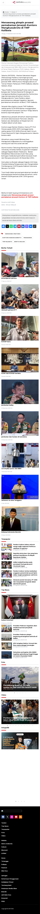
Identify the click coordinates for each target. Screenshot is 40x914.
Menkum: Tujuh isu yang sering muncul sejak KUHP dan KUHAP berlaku (18, 372)
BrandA (4, 892)
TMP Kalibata (7, 241)
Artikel (3, 853)
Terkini (3, 823)
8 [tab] (27, 725)
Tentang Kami (6, 885)
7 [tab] (24, 725)
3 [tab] (20, 693)
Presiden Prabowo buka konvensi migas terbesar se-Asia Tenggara (16, 499)
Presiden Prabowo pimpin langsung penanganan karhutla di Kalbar (25, 636)
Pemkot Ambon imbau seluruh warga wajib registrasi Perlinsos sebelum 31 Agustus (24, 546)
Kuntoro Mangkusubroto (11, 237)
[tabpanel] (20, 679)
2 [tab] (17, 693)
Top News (5, 590)
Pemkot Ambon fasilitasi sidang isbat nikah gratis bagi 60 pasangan (20, 719)
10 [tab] (32, 725)
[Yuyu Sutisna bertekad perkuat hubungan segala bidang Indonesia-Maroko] (20, 518)
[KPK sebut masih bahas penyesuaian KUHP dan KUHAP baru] (20, 328)
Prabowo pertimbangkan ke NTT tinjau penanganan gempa (16, 277)
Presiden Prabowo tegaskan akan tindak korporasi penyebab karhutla (25, 627)
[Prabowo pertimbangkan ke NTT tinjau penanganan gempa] (20, 265)
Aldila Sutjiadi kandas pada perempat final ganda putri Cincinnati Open (22, 564)
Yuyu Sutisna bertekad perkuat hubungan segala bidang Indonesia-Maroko (19, 531)
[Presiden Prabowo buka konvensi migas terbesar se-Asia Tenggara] (20, 487)
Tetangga (4, 861)
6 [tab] (21, 725)
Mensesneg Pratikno (12, 233)
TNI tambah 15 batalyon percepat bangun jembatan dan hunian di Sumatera (17, 436)
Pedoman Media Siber (9, 888)
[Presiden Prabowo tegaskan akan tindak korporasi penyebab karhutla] (6, 628)
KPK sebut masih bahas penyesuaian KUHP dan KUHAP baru (19, 340)
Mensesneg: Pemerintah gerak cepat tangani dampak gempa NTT (18, 309)
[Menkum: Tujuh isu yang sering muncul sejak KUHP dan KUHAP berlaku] (20, 360)
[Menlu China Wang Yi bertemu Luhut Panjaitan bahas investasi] (20, 607)
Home (6, 12)
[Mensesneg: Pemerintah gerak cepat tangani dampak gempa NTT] (20, 296)
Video (3, 695)
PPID (3, 901)
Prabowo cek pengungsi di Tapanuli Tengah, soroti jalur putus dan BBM (18, 467)
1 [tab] (14, 693)
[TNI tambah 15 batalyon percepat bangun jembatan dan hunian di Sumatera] (20, 423)
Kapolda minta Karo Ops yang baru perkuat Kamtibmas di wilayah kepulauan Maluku (25, 555)
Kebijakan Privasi (7, 882)
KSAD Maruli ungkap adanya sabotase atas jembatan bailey (17, 404)
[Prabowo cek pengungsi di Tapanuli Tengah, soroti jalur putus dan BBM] (20, 455)
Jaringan (4, 875)
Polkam (4, 864)
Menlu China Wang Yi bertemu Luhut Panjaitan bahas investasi (18, 619)
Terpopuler (5, 539)
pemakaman (28, 237)
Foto (3, 662)
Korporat (4, 898)
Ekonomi (4, 850)
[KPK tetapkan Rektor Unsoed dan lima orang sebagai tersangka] (6, 646)
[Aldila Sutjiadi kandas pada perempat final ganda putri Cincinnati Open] (6, 565)
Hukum (3, 847)
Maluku (4, 840)
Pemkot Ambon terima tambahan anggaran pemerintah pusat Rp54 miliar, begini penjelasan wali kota (25, 573)
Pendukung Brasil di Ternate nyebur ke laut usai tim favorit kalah (20, 686)
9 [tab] (30, 725)
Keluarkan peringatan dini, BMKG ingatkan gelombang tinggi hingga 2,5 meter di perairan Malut (25, 654)
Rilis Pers (4, 871)
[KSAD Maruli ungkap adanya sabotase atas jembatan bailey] (20, 392)
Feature (4, 868)
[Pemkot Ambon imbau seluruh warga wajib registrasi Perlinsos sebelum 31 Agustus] (6, 547)
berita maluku (19, 241)
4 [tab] (23, 693)
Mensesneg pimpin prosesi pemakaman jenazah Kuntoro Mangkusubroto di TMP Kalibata (19, 15)
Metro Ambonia (6, 844)
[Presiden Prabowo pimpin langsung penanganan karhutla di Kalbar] (6, 637)
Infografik (5, 728)
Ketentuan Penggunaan (10, 879)
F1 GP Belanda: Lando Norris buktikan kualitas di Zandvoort (17, 794)
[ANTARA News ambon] (21, 2)
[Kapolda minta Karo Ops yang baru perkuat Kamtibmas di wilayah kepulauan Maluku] (6, 556)
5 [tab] (26, 693)
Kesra (13, 12)
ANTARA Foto (6, 895)
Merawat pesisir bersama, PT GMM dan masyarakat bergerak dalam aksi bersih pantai (25, 582)
